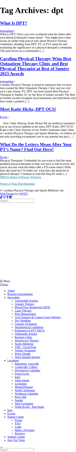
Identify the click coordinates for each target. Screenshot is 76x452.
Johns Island (22, 380)
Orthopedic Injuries (26, 333)
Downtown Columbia (27, 370)
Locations (13, 360)
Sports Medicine (24, 343)
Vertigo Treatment (25, 350)
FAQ (18, 423)
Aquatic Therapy (24, 304)
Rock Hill (20, 397)
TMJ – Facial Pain (25, 347)
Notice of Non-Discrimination (17, 183)
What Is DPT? (13, 23)
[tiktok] (1, 197)
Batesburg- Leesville (27, 363)
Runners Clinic (23, 337)
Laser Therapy (23, 310)
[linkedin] (10, 197)
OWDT (23, 193)
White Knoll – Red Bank (29, 406)
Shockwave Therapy (27, 340)
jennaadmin (6, 30)
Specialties (13, 297)
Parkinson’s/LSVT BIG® (30, 330)
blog (10, 410)
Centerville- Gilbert (26, 367)
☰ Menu (5, 281)
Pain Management (25, 314)
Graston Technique (26, 323)
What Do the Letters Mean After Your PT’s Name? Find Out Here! (36, 147)
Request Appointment (20, 294)
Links (18, 426)
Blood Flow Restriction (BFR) (32, 307)
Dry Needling (23, 320)
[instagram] (4, 197)
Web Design (7, 193)
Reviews (20, 433)
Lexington (21, 383)
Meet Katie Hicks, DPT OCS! (28, 109)
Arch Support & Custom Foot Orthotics (38, 317)
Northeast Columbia (26, 393)
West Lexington (24, 403)
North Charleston (25, 390)
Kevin (3, 117)
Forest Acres (22, 373)
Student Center (16, 436)
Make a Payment (24, 430)
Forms (18, 420)
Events (11, 413)
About (11, 290)
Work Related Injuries (27, 357)
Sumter (19, 400)
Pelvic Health (22, 353)
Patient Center (15, 416)
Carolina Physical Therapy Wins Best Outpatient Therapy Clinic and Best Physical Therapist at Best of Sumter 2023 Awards (35, 66)
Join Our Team (16, 440)
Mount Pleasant (24, 387)
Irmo (17, 377)
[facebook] (7, 197)
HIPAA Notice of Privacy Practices (20, 177)
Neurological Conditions (29, 327)
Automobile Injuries (26, 300)
